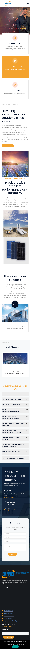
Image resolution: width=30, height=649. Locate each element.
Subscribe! (9, 637)
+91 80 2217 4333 (8, 611)
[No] (26, 644)
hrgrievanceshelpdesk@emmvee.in (13, 621)
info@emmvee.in (8, 613)
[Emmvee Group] (8, 3)
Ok (15, 646)
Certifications (6, 598)
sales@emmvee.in (9, 616)
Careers (5, 592)
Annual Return (6, 601)
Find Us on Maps (10, 497)
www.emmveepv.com (9, 626)
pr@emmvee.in (8, 618)
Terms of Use (6, 604)
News (4, 595)
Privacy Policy (6, 607)
